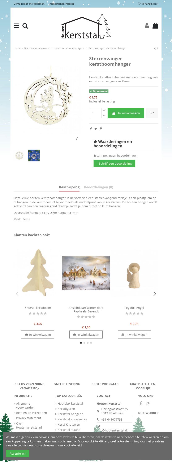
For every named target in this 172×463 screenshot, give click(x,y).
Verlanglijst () (149, 3)
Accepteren (18, 453)
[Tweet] (95, 129)
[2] (34, 313)
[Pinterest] (101, 129)
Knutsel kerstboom (38, 308)
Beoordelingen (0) (98, 187)
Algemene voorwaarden (25, 405)
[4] (41, 313)
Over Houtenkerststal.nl (29, 425)
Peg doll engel (134, 308)
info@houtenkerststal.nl (113, 430)
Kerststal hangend (70, 414)
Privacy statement (28, 418)
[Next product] (157, 48)
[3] (37, 313)
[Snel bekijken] (41, 303)
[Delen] (91, 129)
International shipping (61, 3)
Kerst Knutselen (69, 424)
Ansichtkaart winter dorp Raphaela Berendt (86, 309)
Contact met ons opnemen (29, 3)
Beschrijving (69, 187)
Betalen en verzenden (31, 413)
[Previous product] (155, 48)
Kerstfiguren (66, 409)
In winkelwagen (129, 113)
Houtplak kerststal (70, 403)
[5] (45, 313)
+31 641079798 (111, 419)
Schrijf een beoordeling (115, 163)
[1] (30, 313)
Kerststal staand (69, 430)
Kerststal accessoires (72, 419)
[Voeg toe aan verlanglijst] (152, 113)
